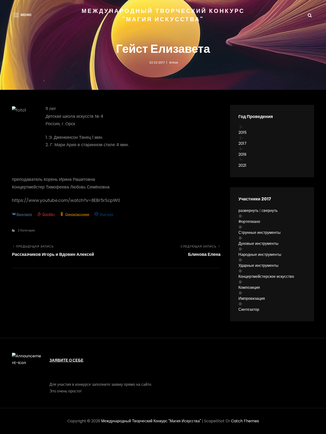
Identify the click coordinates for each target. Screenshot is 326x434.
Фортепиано (249, 221)
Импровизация (251, 298)
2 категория (26, 230)
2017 (242, 143)
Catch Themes (245, 421)
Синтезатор (248, 309)
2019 (242, 154)
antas (173, 62)
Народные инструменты (259, 254)
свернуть (270, 210)
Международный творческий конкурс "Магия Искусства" (151, 421)
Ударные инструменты (258, 265)
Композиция (249, 287)
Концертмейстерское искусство (266, 276)
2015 (242, 132)
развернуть (248, 210)
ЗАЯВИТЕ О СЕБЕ (66, 360)
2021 (242, 165)
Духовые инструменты (258, 243)
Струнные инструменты (259, 232)
